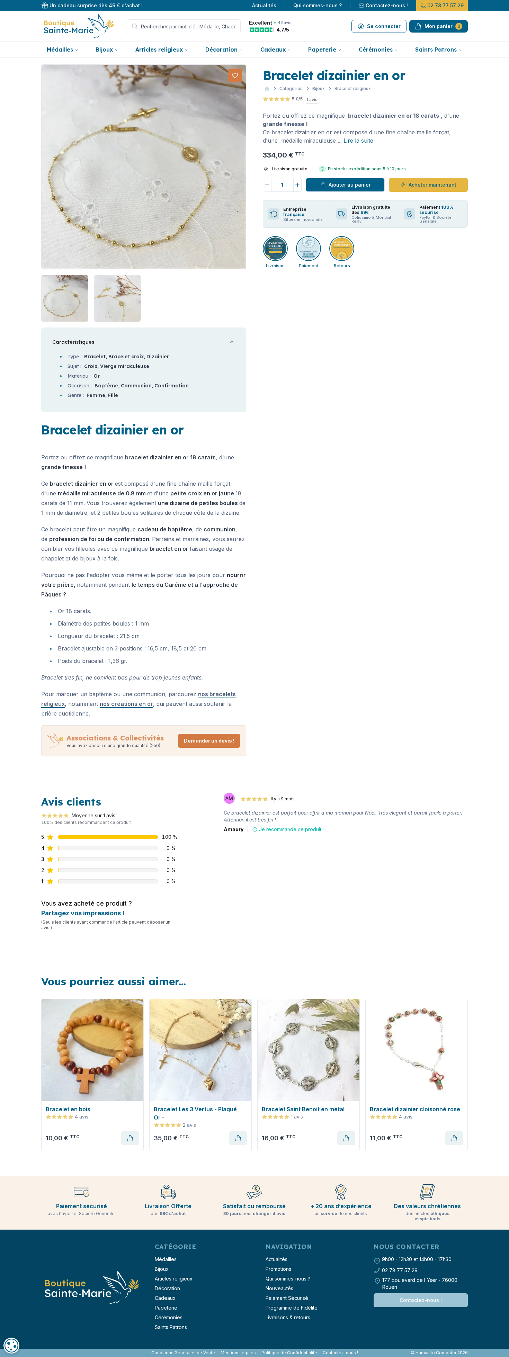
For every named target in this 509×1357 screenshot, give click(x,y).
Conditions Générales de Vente (183, 1352)
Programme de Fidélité (292, 1308)
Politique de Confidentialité (289, 1352)
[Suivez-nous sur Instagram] (45, 1353)
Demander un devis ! (209, 741)
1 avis (312, 99)
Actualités (264, 5)
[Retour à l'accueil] (91, 1287)
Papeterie (322, 49)
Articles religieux (159, 49)
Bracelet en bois (68, 1109)
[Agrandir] (144, 167)
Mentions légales (238, 1352)
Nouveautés (279, 1288)
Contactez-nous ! (387, 5)
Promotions (278, 1269)
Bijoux (104, 49)
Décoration (221, 49)
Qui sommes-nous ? (317, 5)
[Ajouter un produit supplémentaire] (298, 185)
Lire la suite (358, 140)
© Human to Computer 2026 (439, 1352)
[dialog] (11, 1346)
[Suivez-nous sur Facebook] (42, 1353)
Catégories (291, 88)
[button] (47, 167)
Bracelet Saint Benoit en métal (303, 1109)
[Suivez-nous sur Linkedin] (48, 1353)
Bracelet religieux (352, 88)
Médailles (60, 49)
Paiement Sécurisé (287, 1298)
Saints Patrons (436, 49)
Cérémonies (376, 49)
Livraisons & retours (288, 1317)
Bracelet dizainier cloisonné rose (415, 1109)
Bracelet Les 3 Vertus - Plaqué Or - (195, 1113)
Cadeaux (273, 49)
